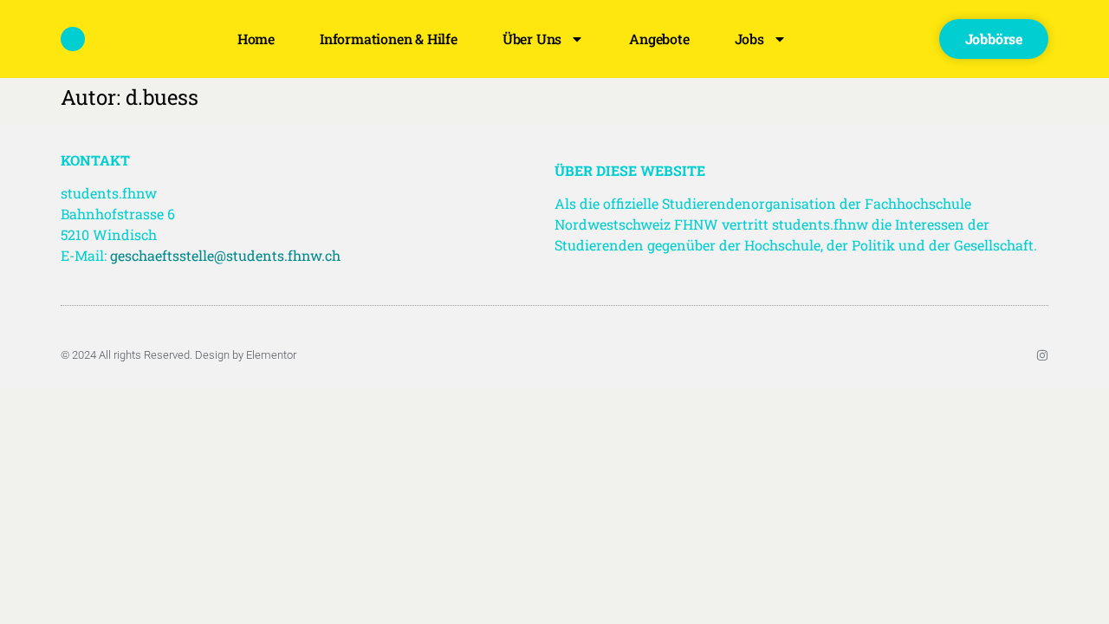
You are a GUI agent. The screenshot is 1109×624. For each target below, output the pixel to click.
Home (256, 38)
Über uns (532, 38)
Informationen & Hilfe (388, 38)
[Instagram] (1042, 355)
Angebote (659, 38)
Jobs (749, 38)
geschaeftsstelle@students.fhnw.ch (225, 255)
